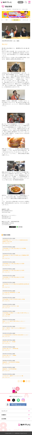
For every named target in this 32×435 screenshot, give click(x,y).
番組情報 (9, 9)
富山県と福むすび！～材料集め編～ (11, 348)
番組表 (21, 2)
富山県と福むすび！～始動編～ (10, 355)
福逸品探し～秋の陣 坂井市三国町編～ (11, 362)
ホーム (3, 9)
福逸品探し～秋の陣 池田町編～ (10, 369)
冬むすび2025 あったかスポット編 (11, 306)
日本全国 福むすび (16, 9)
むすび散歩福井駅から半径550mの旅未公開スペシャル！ (16, 334)
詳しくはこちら (6, 243)
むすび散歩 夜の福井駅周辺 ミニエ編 (11, 292)
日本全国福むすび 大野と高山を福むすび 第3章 (13, 263)
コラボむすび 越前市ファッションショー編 (13, 375)
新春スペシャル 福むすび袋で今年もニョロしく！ (14, 321)
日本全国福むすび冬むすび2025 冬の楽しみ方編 (14, 299)
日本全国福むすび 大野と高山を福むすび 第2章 (13, 270)
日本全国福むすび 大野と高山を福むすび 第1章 (13, 277)
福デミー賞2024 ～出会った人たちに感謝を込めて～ (15, 328)
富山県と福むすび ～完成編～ (9, 341)
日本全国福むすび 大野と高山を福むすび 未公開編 (14, 248)
